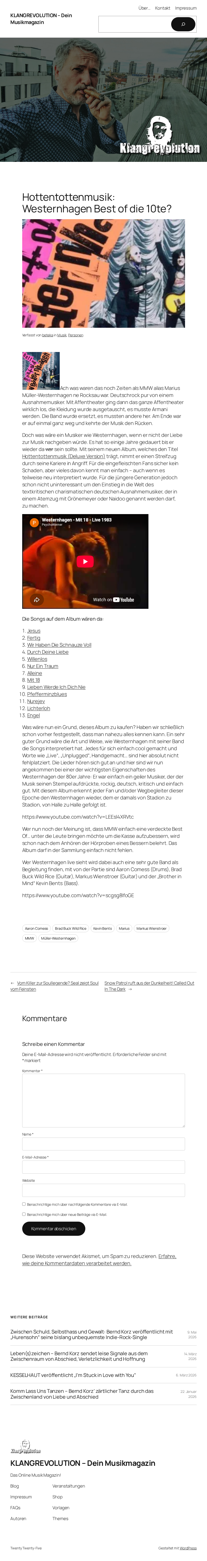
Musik (62, 335)
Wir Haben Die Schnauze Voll (59, 644)
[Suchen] (183, 24)
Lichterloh (38, 708)
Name (28, 1134)
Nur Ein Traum (43, 666)
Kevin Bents (102, 928)
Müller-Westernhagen (58, 938)
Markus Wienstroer (152, 928)
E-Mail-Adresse (35, 1157)
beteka (47, 335)
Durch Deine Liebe (48, 651)
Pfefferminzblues (47, 694)
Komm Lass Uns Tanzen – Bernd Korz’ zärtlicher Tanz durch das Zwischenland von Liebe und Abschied (81, 1394)
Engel (33, 715)
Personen (75, 335)
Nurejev (36, 701)
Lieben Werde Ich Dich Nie (56, 687)
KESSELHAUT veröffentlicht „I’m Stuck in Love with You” (73, 1375)
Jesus (34, 630)
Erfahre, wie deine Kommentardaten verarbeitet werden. (99, 1260)
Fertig (33, 637)
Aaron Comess (36, 928)
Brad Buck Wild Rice (70, 928)
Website (28, 1180)
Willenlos (37, 659)
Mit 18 (33, 679)
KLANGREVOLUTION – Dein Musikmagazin (41, 19)
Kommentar (32, 1070)
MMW (29, 938)
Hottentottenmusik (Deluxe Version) (64, 456)
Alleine (34, 673)
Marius (124, 928)
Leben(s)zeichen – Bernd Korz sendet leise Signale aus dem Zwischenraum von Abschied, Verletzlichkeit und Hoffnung (79, 1356)
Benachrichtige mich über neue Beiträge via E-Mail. (67, 1214)
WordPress (188, 1548)
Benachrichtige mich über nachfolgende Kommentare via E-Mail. (77, 1204)
